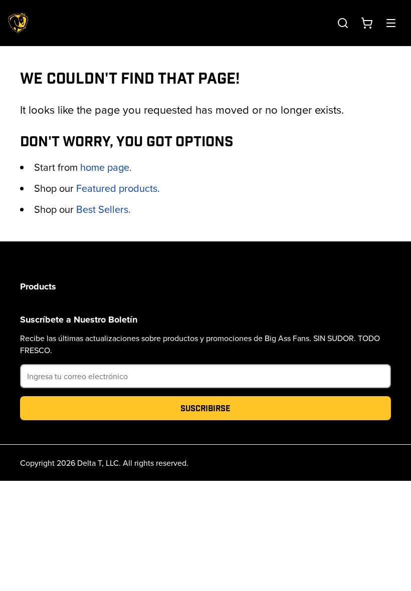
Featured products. (118, 188)
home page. (106, 167)
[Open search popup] (343, 23)
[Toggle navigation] (391, 23)
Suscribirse (205, 408)
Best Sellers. (103, 209)
